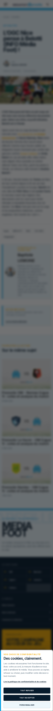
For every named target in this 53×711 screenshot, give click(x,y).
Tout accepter (26, 698)
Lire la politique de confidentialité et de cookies (25, 682)
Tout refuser (27, 691)
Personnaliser (26, 705)
